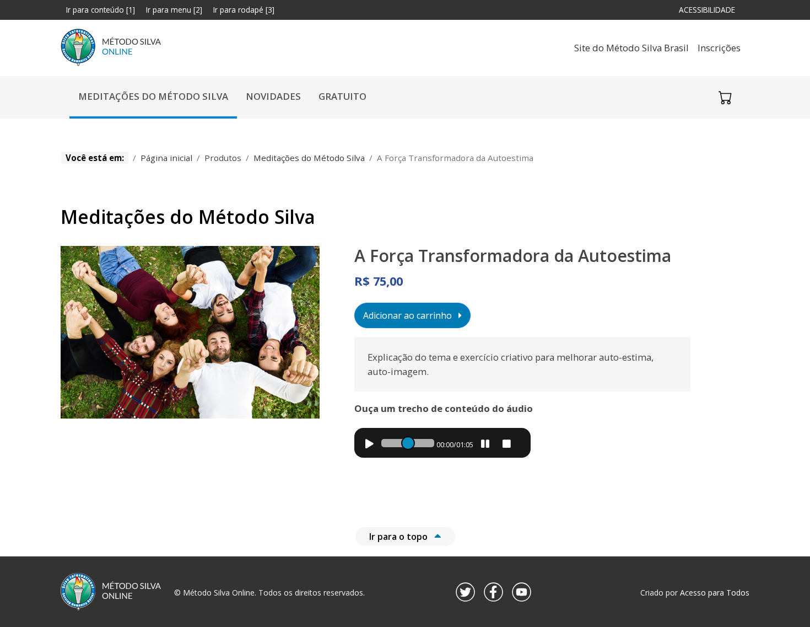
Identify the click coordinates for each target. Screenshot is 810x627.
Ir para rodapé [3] (243, 9)
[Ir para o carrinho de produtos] (725, 97)
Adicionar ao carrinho (408, 315)
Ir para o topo (399, 536)
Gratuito (342, 96)
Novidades (273, 96)
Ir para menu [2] (174, 9)
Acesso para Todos (714, 592)
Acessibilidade (710, 9)
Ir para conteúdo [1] (100, 9)
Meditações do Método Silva (153, 96)
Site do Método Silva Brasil (631, 47)
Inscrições (719, 47)
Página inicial (166, 157)
